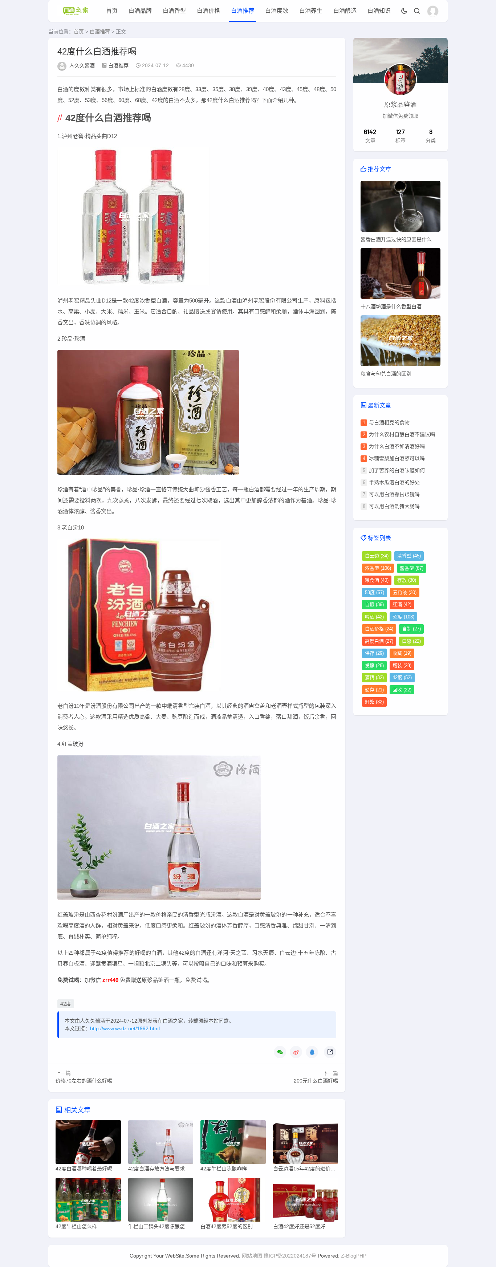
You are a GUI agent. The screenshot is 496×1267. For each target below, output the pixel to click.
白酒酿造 (345, 11)
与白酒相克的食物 (389, 422)
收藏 (402, 653)
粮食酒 (377, 580)
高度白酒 (379, 641)
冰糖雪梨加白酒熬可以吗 (397, 458)
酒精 (374, 677)
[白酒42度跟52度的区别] (233, 1201)
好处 (374, 701)
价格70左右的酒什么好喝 (84, 1081)
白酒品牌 (140, 11)
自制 (411, 629)
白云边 (377, 556)
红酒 (402, 604)
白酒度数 (276, 11)
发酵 (374, 665)
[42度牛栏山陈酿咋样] (233, 1143)
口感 (411, 641)
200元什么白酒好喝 (316, 1081)
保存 (374, 653)
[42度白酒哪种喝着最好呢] (88, 1143)
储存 (374, 690)
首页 (112, 11)
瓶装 (402, 665)
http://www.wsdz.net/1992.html (125, 1028)
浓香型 (378, 568)
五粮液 (404, 592)
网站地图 (252, 1256)
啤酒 (374, 617)
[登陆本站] (433, 11)
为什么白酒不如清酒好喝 (397, 446)
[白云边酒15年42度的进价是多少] (305, 1143)
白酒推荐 (242, 11)
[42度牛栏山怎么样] (88, 1201)
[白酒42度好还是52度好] (305, 1201)
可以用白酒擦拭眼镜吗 (394, 494)
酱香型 (411, 568)
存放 (406, 580)
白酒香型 (174, 11)
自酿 (374, 604)
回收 (402, 690)
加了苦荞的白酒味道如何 (397, 470)
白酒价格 (208, 11)
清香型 (409, 556)
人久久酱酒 (82, 65)
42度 (65, 1004)
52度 (403, 617)
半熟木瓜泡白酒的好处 (394, 482)
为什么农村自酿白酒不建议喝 (402, 434)
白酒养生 (310, 11)
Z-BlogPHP (353, 1256)
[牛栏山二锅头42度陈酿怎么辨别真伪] (161, 1201)
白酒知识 (379, 11)
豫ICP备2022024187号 (290, 1256)
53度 (374, 592)
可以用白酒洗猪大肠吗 (394, 506)
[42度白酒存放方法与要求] (161, 1143)
